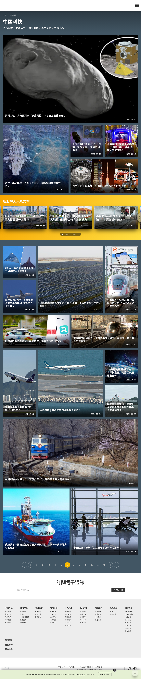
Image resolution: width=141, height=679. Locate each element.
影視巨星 (68, 625)
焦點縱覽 (98, 608)
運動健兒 (68, 623)
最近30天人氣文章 (16, 201)
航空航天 (33, 27)
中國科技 (13, 15)
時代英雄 (68, 611)
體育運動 (98, 620)
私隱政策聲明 (85, 667)
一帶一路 (128, 628)
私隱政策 (81, 674)
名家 (111, 611)
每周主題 (9, 640)
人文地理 (53, 620)
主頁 (4, 15)
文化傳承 (83, 611)
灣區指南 (23, 623)
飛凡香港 (23, 611)
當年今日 (53, 623)
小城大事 (68, 620)
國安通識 (128, 620)
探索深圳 (23, 614)
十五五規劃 (129, 614)
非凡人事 (68, 608)
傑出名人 (68, 614)
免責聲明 (98, 667)
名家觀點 (113, 608)
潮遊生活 (39, 608)
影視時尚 (38, 617)
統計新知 (53, 617)
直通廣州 (23, 620)
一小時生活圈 (24, 617)
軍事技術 (46, 27)
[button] (62, 234)
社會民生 (98, 617)
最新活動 (9, 649)
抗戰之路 (128, 625)
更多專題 (128, 631)
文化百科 (83, 617)
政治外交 (98, 611)
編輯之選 (113, 614)
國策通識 (128, 623)
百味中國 (38, 611)
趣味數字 (53, 611)
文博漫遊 (83, 623)
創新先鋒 (68, 617)
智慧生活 (8, 27)
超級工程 (21, 27)
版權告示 (72, 667)
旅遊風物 (38, 614)
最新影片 (9, 645)
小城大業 (128, 617)
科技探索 (59, 27)
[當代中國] (6, 668)
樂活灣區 (24, 608)
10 (92, 565)
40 (104, 565)
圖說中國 (83, 614)
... (98, 565)
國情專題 (128, 608)
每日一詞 (83, 620)
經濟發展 (98, 614)
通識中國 (54, 608)
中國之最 (53, 614)
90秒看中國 (129, 611)
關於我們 (61, 667)
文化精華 (83, 608)
